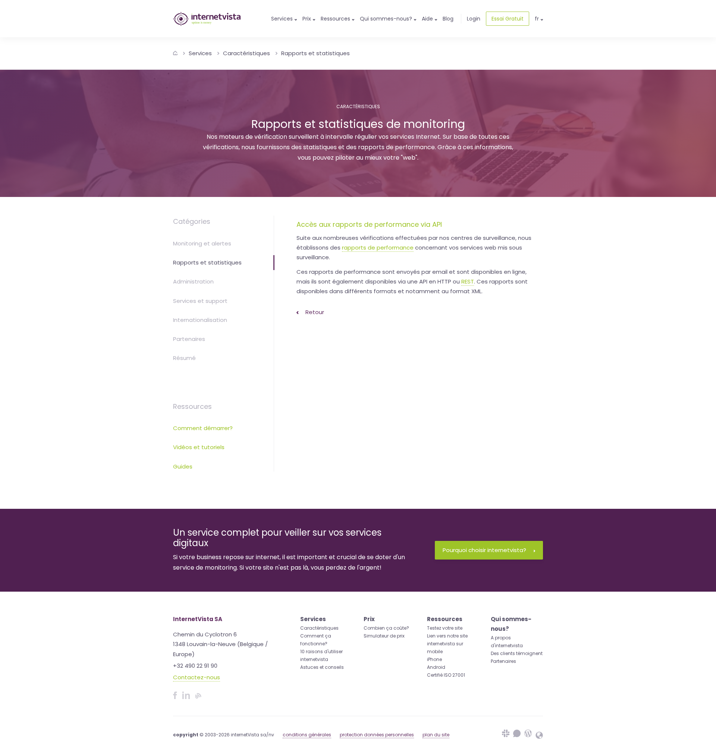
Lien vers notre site (447, 636)
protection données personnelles (377, 734)
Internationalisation (200, 320)
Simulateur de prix (384, 636)
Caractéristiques (246, 53)
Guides (182, 466)
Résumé (184, 358)
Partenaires (189, 339)
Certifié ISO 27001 (446, 675)
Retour (314, 312)
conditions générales (307, 734)
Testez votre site (444, 628)
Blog (448, 18)
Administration (193, 281)
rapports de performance (378, 247)
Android (436, 667)
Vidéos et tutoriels (198, 447)
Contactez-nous (196, 677)
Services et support (200, 301)
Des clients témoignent (517, 653)
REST (467, 281)
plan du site (436, 734)
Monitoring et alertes (202, 243)
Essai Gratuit (508, 18)
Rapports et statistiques (315, 53)
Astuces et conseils (322, 667)
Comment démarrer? (203, 428)
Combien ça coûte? (386, 628)
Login (473, 18)
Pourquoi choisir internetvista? (484, 550)
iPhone (434, 659)
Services (200, 53)
